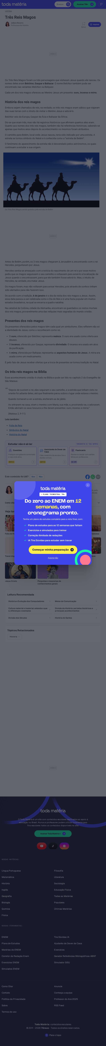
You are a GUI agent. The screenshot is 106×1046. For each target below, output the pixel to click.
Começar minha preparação (50, 549)
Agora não (53, 557)
